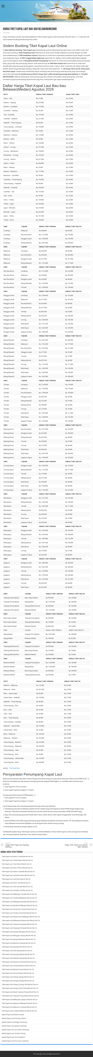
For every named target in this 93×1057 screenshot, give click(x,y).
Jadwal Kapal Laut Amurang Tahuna (14, 1018)
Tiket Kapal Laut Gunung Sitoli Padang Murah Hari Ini (20, 988)
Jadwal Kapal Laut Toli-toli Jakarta (13, 1037)
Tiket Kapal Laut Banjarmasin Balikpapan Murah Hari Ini (21, 917)
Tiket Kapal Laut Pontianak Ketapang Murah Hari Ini (19, 924)
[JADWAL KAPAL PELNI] (46, 11)
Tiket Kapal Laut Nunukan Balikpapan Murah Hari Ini (19, 905)
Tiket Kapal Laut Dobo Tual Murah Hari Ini (16, 883)
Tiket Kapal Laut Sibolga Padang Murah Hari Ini (18, 981)
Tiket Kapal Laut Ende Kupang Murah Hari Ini (17, 950)
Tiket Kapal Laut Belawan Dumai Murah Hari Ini (18, 969)
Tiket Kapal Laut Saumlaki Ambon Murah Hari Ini (18, 875)
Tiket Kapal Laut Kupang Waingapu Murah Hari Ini (19, 932)
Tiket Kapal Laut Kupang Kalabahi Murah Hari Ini (18, 954)
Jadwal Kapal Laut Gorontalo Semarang (15, 1030)
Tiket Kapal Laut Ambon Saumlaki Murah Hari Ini (18, 871)
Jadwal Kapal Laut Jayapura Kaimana (14, 1026)
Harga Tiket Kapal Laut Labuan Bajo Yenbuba (76, 845)
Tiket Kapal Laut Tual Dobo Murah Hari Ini (16, 879)
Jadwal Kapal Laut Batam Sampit (13, 1014)
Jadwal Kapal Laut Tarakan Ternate (14, 1033)
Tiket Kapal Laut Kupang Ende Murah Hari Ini (17, 947)
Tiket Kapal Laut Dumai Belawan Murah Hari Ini (18, 973)
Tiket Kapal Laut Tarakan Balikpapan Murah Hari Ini (19, 898)
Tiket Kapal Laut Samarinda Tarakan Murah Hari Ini (19, 909)
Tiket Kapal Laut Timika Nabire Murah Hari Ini (17, 860)
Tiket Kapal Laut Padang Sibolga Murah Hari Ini (18, 977)
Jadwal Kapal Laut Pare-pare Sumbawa (15, 1041)
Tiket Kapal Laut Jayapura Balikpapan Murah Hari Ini (19, 1003)
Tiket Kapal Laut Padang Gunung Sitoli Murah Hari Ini (20, 984)
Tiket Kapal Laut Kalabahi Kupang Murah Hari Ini (18, 958)
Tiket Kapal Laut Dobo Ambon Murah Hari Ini (17, 868)
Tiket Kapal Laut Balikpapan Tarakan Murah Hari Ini (19, 894)
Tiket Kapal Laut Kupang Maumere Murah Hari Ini (18, 939)
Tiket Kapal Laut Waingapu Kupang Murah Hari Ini (19, 935)
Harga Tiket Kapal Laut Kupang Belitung (17, 845)
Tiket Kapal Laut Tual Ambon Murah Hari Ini (16, 864)
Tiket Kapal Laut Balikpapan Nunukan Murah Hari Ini (19, 902)
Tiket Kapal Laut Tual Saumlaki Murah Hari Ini (17, 887)
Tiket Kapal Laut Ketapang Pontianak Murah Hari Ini (19, 928)
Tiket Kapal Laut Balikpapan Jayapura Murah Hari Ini (19, 999)
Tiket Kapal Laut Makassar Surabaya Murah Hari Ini (19, 1007)
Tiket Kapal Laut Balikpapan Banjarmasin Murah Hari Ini (21, 920)
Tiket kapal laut (14, 768)
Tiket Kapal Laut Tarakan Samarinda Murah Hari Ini (19, 913)
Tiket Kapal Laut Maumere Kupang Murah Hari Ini (18, 943)
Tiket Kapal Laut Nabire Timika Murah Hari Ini (17, 856)
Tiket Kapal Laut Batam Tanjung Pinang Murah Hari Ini (20, 992)
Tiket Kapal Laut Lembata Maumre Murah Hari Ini (18, 966)
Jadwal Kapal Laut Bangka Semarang (14, 1022)
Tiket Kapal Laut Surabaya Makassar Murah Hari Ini (19, 1011)
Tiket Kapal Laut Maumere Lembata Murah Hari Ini (19, 962)
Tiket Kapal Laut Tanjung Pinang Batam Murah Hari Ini (20, 996)
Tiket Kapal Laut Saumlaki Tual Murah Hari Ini (17, 890)
